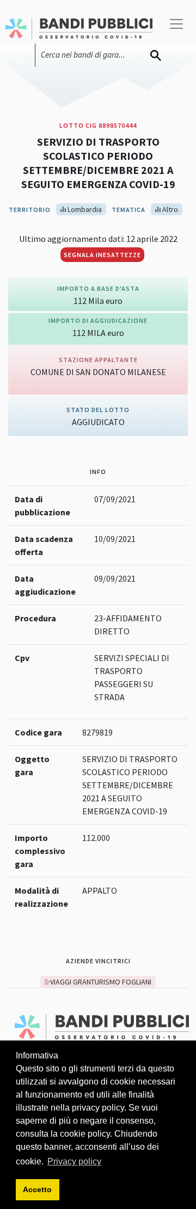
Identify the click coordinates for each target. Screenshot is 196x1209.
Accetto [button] (37, 1189)
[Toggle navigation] (176, 28)
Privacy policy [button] (74, 1161)
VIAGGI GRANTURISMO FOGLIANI (100, 982)
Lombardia (84, 209)
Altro (169, 209)
